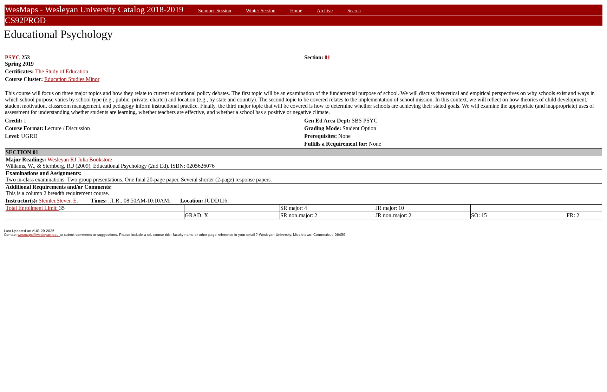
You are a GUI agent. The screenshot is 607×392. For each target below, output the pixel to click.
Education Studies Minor (71, 79)
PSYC (12, 57)
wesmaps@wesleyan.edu (39, 235)
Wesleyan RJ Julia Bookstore (79, 159)
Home (296, 10)
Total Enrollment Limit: (32, 208)
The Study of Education (61, 71)
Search (354, 10)
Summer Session (214, 10)
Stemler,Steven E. (58, 201)
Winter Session (260, 10)
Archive (325, 10)
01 (327, 57)
